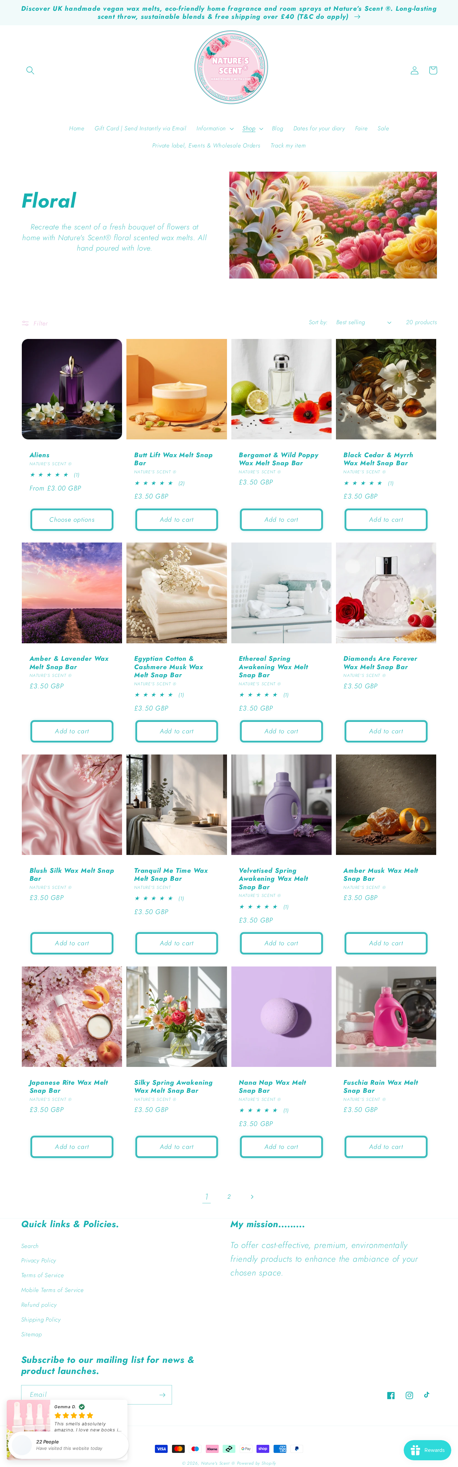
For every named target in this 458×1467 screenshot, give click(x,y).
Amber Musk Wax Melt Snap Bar (380, 874)
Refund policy (39, 1304)
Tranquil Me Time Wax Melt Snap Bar (171, 874)
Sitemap (31, 1334)
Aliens (40, 455)
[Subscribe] (162, 1395)
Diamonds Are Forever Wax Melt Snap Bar (380, 662)
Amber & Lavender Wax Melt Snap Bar (69, 662)
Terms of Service (42, 1275)
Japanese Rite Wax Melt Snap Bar (69, 1086)
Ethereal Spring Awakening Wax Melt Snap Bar (273, 666)
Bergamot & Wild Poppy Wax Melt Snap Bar (279, 459)
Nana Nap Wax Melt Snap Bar (272, 1086)
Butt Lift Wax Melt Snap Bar (173, 459)
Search (30, 1246)
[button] (30, 70)
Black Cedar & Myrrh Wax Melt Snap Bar (378, 459)
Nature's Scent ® (218, 1463)
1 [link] (207, 1197)
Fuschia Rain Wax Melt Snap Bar (380, 1086)
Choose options (72, 519)
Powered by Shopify (256, 1463)
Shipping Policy (41, 1319)
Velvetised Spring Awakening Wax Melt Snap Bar (273, 878)
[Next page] (251, 1197)
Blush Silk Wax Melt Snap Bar (72, 874)
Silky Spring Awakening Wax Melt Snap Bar (173, 1086)
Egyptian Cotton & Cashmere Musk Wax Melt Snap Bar (168, 666)
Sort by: (318, 322)
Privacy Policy (38, 1260)
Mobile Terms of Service (52, 1290)
